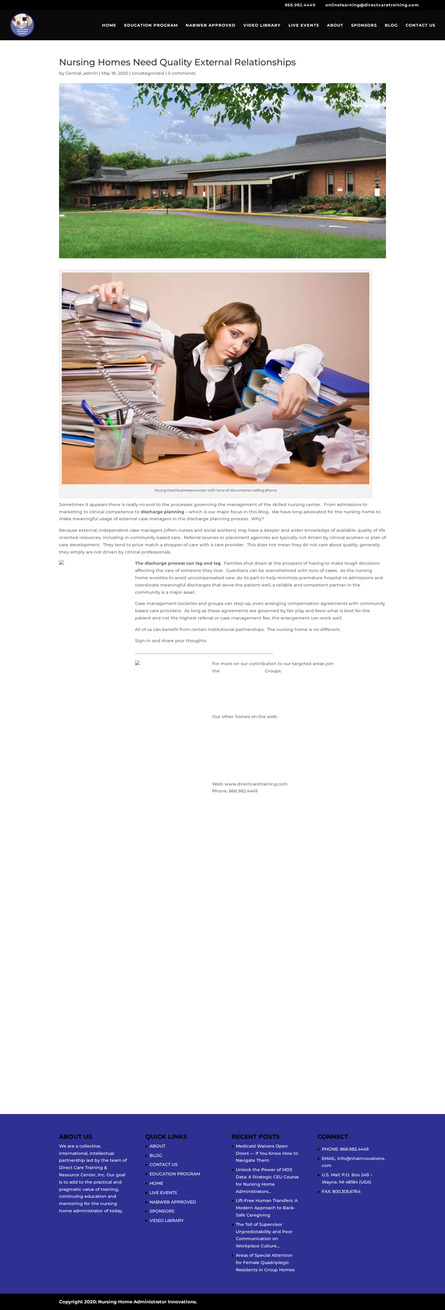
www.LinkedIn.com (242, 671)
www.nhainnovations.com (241, 735)
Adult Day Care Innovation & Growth (253, 705)
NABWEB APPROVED (211, 25)
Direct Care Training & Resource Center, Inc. (260, 776)
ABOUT (335, 25)
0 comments (182, 73)
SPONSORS (364, 25)
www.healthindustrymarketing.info (252, 765)
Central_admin (82, 73)
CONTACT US (420, 25)
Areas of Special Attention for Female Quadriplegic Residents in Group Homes (265, 1262)
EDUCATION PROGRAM (151, 25)
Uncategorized (148, 73)
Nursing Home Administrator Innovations (258, 682)
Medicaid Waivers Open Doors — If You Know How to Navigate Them (267, 1153)
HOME (109, 25)
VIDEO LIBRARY (262, 25)
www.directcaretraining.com (244, 724)
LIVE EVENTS (303, 25)
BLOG (391, 25)
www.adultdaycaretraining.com (247, 753)
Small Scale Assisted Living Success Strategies (263, 693)
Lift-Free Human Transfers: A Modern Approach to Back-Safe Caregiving (267, 1208)
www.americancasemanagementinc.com (258, 746)
